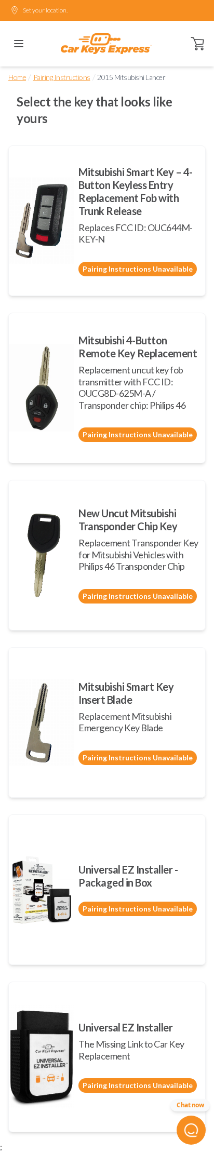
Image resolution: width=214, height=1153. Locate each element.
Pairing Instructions (61, 77)
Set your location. (45, 10)
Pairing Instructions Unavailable (138, 268)
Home (17, 77)
